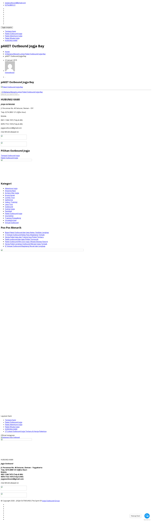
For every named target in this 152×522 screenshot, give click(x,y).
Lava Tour (9, 204)
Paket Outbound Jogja (13, 33)
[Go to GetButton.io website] (147, 520)
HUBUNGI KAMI (11, 40)
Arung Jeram (10, 195)
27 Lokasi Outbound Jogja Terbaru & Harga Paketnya (25, 431)
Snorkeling (9, 216)
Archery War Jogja (12, 193)
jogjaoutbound (9, 72)
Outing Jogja (10, 209)
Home (7, 51)
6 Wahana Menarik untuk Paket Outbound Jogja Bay (25, 54)
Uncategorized (10, 220)
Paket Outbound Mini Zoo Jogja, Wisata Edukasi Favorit (26, 241)
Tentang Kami (10, 31)
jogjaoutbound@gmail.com (15, 3)
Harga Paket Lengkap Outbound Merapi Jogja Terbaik (26, 244)
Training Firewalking (13, 218)
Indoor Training (11, 202)
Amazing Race (10, 191)
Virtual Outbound (12, 222)
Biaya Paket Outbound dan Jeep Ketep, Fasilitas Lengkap (27, 232)
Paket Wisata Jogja (12, 38)
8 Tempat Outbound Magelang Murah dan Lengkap (25, 246)
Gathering (9, 200)
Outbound (9, 207)
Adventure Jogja (11, 188)
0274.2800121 (10, 5)
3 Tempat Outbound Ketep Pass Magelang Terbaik (25, 235)
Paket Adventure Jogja (13, 36)
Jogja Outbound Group (51, 501)
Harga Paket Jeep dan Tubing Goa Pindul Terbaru (24, 237)
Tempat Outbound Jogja (10, 155)
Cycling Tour (10, 197)
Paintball (8, 211)
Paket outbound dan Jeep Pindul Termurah (21, 239)
